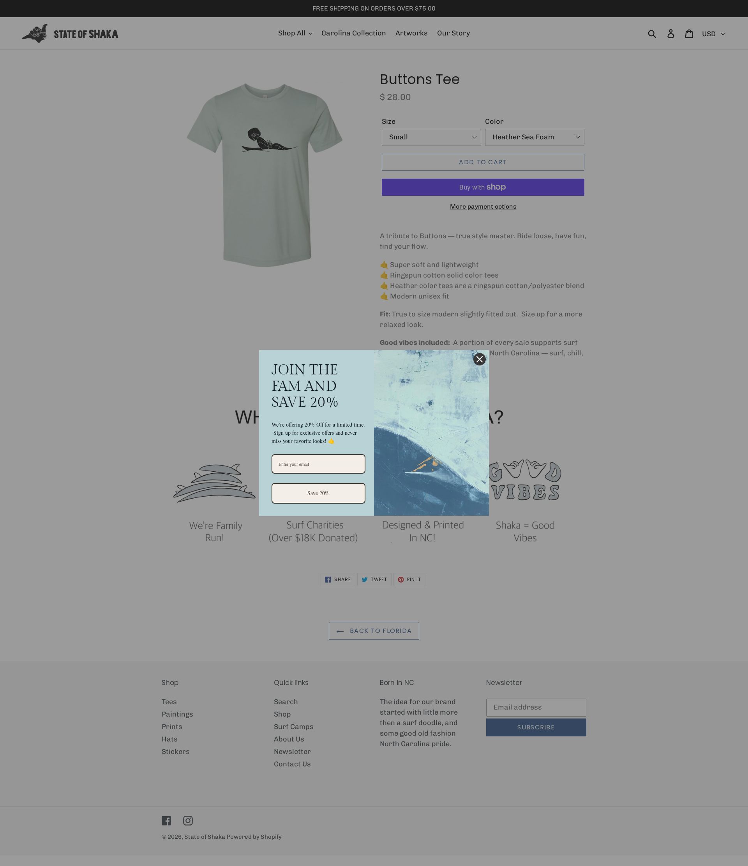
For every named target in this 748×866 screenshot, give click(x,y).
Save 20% (318, 493)
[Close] (479, 359)
